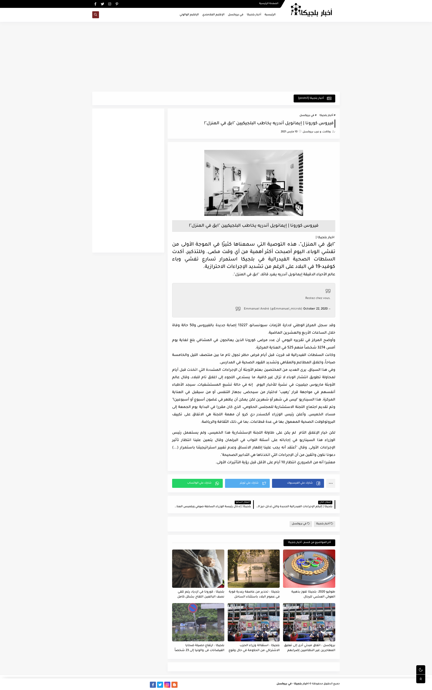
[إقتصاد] (102, 685)
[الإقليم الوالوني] (124, 685)
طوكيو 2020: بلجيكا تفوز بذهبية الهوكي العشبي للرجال (313, 594)
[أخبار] (117, 685)
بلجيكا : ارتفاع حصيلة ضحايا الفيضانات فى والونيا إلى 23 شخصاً (199, 648)
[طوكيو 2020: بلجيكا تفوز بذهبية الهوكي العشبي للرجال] (309, 569)
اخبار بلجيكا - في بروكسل (293, 684)
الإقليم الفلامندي (213, 14)
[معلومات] (95, 685)
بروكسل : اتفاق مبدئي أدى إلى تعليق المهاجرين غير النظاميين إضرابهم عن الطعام (309, 648)
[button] (298, 483)
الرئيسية (270, 14)
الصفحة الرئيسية (268, 3)
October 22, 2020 (315, 309)
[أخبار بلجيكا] (146, 685)
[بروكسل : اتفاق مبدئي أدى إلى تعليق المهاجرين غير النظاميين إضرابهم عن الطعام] (309, 622)
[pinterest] (117, 4)
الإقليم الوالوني (189, 14)
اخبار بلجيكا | (325, 238)
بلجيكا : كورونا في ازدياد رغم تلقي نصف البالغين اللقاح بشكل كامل (200, 594)
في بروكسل (235, 14)
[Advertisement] (216, 56)
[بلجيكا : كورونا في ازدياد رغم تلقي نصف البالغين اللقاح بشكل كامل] (198, 569)
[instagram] (110, 4)
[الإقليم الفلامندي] (131, 685)
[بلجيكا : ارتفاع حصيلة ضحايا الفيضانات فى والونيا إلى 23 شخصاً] (198, 622)
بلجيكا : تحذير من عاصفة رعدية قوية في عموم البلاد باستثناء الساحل (254, 594)
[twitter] (102, 4)
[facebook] (95, 4)
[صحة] (110, 685)
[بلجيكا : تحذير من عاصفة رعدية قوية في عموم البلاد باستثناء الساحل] (254, 569)
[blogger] (174, 685)
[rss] (182, 685)
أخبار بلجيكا (254, 14)
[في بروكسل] (138, 685)
